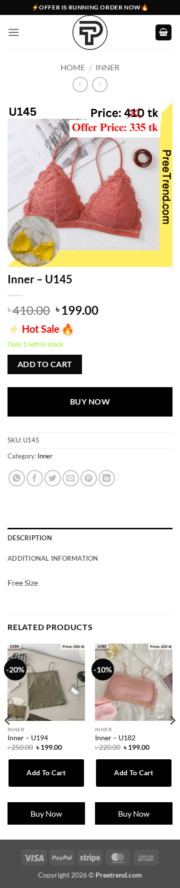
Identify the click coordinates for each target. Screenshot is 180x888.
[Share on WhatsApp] (16, 478)
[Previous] (8, 741)
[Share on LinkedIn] (106, 478)
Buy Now (90, 401)
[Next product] (80, 84)
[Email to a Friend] (70, 478)
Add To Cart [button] (46, 772)
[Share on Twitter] (52, 478)
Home (72, 67)
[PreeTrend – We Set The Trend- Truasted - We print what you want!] (90, 32)
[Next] (172, 741)
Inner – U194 (28, 738)
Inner (108, 67)
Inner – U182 (115, 738)
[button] (14, 32)
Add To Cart (45, 364)
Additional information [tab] (53, 558)
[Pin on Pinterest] (88, 478)
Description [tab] (30, 538)
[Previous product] (100, 84)
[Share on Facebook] (34, 478)
